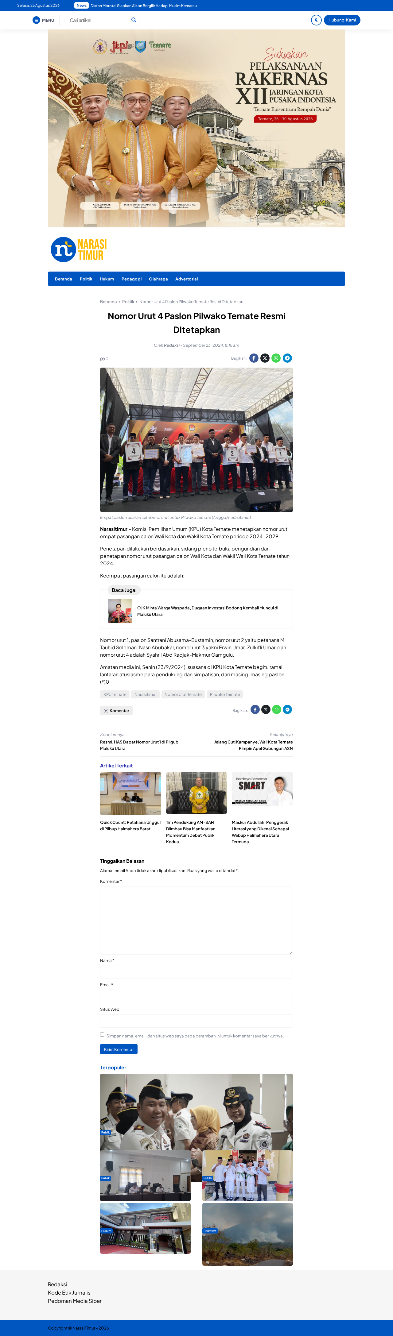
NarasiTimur (83, 1327)
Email (106, 984)
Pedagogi (132, 278)
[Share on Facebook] (254, 358)
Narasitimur (145, 694)
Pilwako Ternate (225, 694)
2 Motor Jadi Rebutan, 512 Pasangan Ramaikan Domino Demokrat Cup (151, 5)
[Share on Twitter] (265, 358)
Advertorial (186, 278)
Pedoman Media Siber (75, 1300)
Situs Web (109, 1009)
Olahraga (158, 278)
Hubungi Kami (342, 19)
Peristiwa (210, 1231)
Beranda (63, 278)
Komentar (111, 881)
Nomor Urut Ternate (183, 694)
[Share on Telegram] (287, 358)
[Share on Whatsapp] (276, 358)
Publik (105, 1132)
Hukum (107, 278)
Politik (86, 278)
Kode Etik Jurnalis (69, 1292)
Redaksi (57, 1284)
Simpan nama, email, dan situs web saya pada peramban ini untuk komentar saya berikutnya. (195, 1035)
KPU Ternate (114, 694)
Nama (107, 960)
